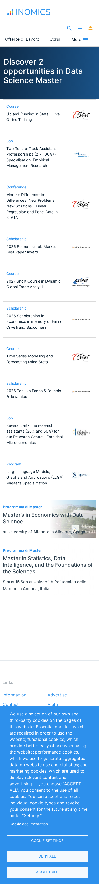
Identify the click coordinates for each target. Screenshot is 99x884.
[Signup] (90, 28)
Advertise (57, 695)
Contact (11, 704)
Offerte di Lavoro (22, 39)
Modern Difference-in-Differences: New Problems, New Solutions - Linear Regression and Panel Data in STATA (32, 206)
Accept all (47, 872)
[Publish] (80, 28)
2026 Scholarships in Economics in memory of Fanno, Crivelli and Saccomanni (35, 321)
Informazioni (15, 695)
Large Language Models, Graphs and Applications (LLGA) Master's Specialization (35, 477)
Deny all (47, 856)
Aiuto (53, 704)
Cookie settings (47, 840)
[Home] (31, 11)
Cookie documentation (29, 824)
